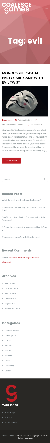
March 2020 (10, 283)
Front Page (10, 412)
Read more (11, 160)
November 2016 (12, 308)
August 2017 (10, 303)
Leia (4, 257)
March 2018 (10, 293)
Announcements (9, 124)
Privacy (8, 417)
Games (20, 124)
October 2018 (11, 288)
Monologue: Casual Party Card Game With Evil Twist (22, 77)
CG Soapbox (10, 335)
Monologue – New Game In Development (21, 237)
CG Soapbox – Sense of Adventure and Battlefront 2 (25, 228)
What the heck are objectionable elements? (21, 200)
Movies (8, 345)
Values (8, 370)
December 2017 (12, 298)
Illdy (11, 435)
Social (7, 360)
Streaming (9, 365)
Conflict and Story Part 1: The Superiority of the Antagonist (23, 218)
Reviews (8, 355)
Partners (9, 350)
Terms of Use (11, 422)
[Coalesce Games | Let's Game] (16, 8)
